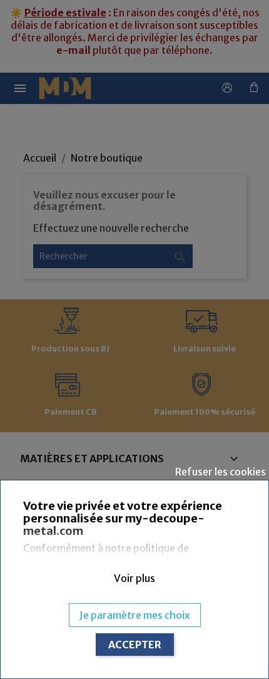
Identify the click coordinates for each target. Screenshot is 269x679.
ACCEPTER (134, 644)
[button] (134, 578)
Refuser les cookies (220, 471)
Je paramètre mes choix (134, 615)
